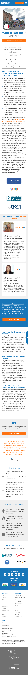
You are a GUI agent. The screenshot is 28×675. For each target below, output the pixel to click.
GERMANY (17, 608)
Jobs (3, 599)
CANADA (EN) (18, 597)
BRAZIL (16, 605)
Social (3, 604)
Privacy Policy (4, 616)
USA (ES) (21, 595)
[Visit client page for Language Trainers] (14, 663)
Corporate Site (5, 606)
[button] (11, 463)
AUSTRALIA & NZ (18, 603)
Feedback (4, 608)
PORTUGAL (17, 612)
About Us (4, 597)
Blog (3, 601)
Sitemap (3, 614)
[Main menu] (26, 3)
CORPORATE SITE (19, 616)
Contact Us (4, 595)
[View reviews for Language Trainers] (14, 668)
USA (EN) (17, 595)
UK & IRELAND (18, 601)
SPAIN (16, 610)
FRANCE (17, 614)
